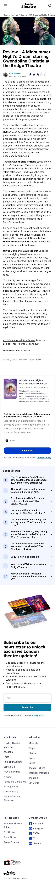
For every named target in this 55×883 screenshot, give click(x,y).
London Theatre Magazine (12, 745)
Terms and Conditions (15, 781)
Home (6, 15)
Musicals (33, 743)
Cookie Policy (11, 791)
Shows (32, 753)
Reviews (14, 15)
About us (8, 752)
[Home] (28, 5)
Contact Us (9, 766)
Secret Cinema (11, 842)
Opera (32, 758)
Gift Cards (34, 782)
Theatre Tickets (37, 768)
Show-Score (10, 837)
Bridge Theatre (11, 343)
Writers (7, 776)
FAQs (6, 757)
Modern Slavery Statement (12, 798)
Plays (32, 748)
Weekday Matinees (39, 772)
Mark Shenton (15, 74)
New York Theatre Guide (13, 825)
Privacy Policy (44, 457)
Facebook (38, 823)
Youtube (37, 843)
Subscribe (27, 450)
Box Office (9, 832)
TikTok (36, 833)
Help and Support (13, 761)
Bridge (11, 81)
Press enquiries (12, 771)
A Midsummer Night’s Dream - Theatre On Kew (33, 382)
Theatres (33, 777)
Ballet (32, 763)
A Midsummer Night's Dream (19, 85)
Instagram (38, 828)
